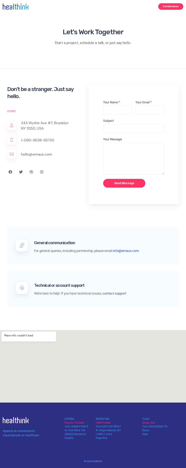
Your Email (144, 102)
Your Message (112, 139)
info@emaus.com (126, 251)
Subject (108, 121)
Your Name (111, 102)
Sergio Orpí (148, 422)
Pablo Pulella (103, 422)
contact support (114, 293)
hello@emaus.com (36, 154)
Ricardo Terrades (74, 422)
